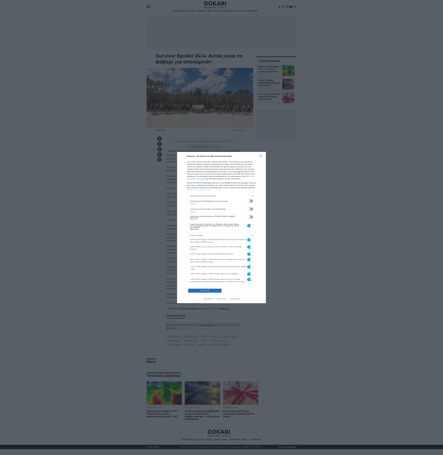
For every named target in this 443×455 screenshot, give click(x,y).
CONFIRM (205, 290)
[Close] (261, 156)
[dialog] (221, 227)
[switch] (250, 201)
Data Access (221, 299)
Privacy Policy (235, 299)
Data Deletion (208, 299)
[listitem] (221, 196)
